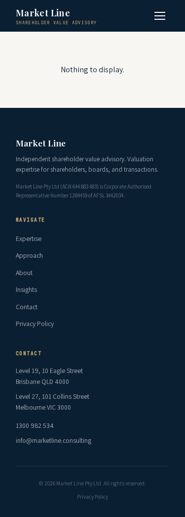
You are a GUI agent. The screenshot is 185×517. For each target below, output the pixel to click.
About (24, 272)
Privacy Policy (35, 323)
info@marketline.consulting (53, 440)
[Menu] (159, 15)
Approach (29, 255)
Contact (26, 306)
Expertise (28, 238)
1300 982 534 (35, 425)
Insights (26, 289)
